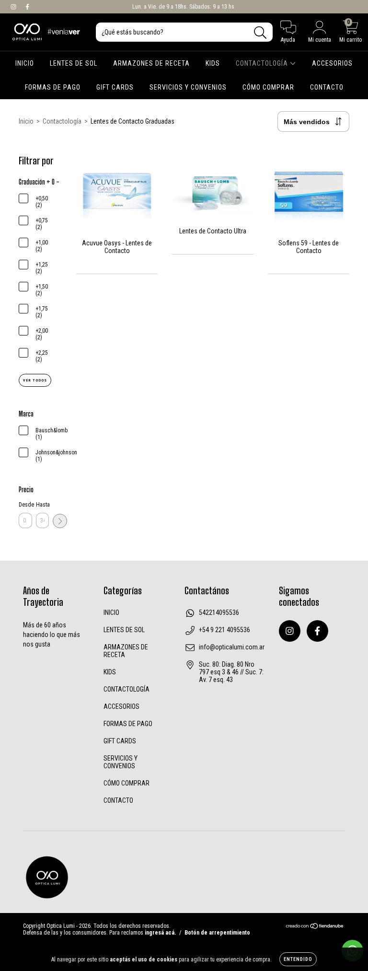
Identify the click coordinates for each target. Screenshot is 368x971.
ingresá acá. (160, 932)
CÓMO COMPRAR (268, 87)
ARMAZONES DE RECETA (151, 63)
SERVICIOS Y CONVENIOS (188, 87)
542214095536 (219, 612)
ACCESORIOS (332, 63)
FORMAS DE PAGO (52, 87)
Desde (25, 504)
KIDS (213, 63)
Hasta (42, 504)
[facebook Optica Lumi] (27, 7)
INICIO (24, 63)
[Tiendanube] (315, 927)
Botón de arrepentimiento (217, 932)
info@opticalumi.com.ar (231, 647)
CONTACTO (327, 87)
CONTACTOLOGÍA (263, 63)
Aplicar (60, 521)
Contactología (62, 121)
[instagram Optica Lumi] (14, 7)
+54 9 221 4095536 (224, 630)
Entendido (298, 959)
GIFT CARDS (115, 87)
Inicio (26, 121)
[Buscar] (260, 33)
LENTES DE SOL (73, 63)
